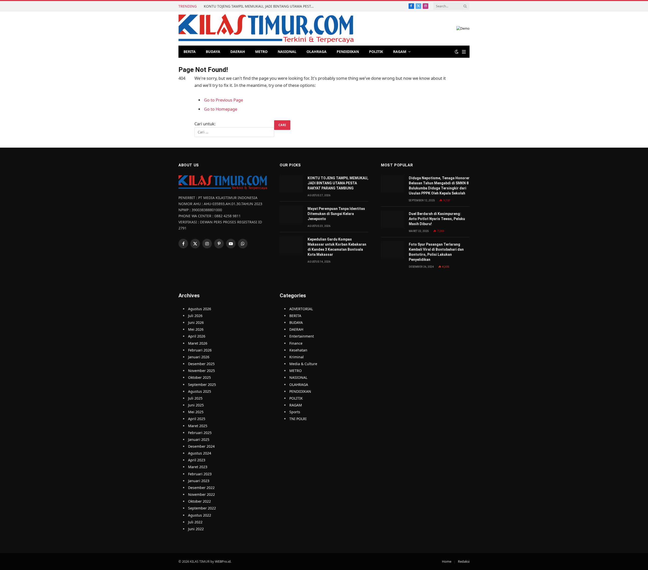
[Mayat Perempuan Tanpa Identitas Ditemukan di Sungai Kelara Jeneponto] (291, 214)
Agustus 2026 (199, 308)
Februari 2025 (200, 432)
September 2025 (202, 384)
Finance (295, 343)
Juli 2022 (195, 522)
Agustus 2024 (199, 453)
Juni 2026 (196, 322)
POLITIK (376, 51)
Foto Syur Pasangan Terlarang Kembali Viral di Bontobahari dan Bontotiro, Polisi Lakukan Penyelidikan (436, 252)
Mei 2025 (196, 411)
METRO (261, 51)
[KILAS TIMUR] (266, 28)
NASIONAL (287, 51)
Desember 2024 (201, 446)
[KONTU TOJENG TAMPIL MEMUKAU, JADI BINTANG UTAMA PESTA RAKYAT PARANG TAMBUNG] (291, 183)
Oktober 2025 (199, 377)
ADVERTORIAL (301, 308)
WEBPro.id (223, 561)
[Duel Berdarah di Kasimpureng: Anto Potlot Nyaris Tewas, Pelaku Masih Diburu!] (392, 219)
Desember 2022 (201, 487)
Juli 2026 (195, 315)
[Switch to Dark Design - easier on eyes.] (457, 52)
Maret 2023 (197, 466)
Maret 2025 (197, 425)
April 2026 (196, 336)
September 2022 (202, 508)
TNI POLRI (298, 418)
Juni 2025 (196, 405)
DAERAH (237, 51)
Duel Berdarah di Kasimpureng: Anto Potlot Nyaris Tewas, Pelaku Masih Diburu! (437, 219)
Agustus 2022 (199, 515)
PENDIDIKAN (348, 51)
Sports (294, 411)
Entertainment (301, 336)
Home (446, 561)
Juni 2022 (196, 528)
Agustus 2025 (199, 391)
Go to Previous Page (223, 100)
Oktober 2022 (199, 501)
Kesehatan (298, 350)
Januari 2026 (198, 357)
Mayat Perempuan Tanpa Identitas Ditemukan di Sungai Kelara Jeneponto (336, 214)
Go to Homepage (220, 109)
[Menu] (464, 51)
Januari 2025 (198, 439)
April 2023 (196, 460)
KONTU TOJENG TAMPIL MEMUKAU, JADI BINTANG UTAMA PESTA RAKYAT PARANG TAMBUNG (261, 6)
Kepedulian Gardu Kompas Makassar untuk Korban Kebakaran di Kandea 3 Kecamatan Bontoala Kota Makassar (337, 247)
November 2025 (201, 370)
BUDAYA (213, 51)
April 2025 (196, 418)
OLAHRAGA (317, 51)
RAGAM (399, 51)
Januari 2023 (198, 480)
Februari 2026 (200, 350)
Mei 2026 (196, 329)
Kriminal (296, 357)
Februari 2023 (200, 473)
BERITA (190, 51)
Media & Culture (303, 363)
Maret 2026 (197, 343)
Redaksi (464, 561)
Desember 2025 (201, 363)
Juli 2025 (195, 398)
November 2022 (201, 494)
